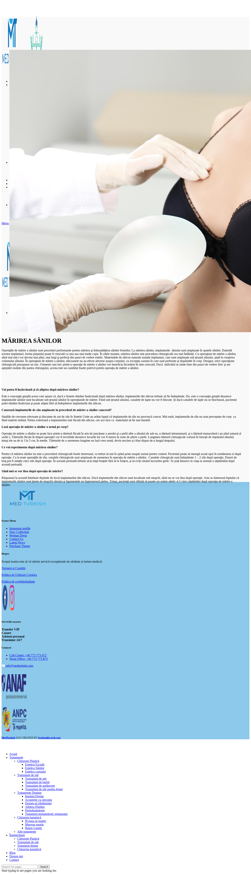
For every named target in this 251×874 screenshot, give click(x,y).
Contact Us (16, 539)
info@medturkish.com (19, 665)
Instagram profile (19, 528)
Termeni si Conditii (13, 568)
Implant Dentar (34, 796)
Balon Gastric (33, 828)
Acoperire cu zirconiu (38, 799)
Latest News (17, 542)
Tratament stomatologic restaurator (46, 814)
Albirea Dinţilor (35, 807)
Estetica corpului (35, 771)
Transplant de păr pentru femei (44, 789)
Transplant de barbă (37, 782)
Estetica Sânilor (34, 768)
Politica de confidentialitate (18, 581)
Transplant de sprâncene (40, 785)
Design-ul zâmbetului (38, 803)
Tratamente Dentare (29, 792)
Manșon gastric (34, 824)
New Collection (19, 532)
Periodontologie (35, 810)
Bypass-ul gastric (35, 821)
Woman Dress (18, 535)
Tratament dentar (27, 845)
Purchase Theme (19, 546)
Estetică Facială (34, 764)
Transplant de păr (28, 775)
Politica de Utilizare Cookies (19, 575)
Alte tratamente (26, 831)
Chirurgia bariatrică (29, 817)
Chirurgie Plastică (28, 761)
